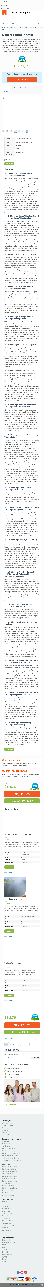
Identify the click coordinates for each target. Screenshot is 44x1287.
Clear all (6, 1058)
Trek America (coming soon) (11, 1158)
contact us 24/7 (6, 765)
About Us (5, 1130)
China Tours (6, 1228)
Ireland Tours (6, 1216)
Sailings (4, 1261)
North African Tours (8, 1193)
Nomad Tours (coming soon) (11, 1153)
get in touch (22, 776)
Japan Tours (6, 1206)
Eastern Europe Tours (9, 1181)
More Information (21, 88)
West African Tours (8, 1195)
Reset (27, 1044)
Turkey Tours (6, 1218)
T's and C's (5, 1135)
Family (4, 1259)
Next (38, 114)
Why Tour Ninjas (7, 1123)
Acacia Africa (6, 1146)
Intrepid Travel (7, 1144)
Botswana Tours (7, 1230)
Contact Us (5, 9)
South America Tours (9, 1169)
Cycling (4, 1257)
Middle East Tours (8, 1186)
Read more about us (12, 1104)
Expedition (5, 1252)
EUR (10, 1044)
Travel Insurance (7, 1125)
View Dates (9, 164)
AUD (19, 1044)
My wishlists (5, 5)
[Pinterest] (22, 1272)
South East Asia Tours (9, 1167)
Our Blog (5, 1128)
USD (6, 1044)
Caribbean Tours (7, 1174)
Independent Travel (8, 1242)
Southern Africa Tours (9, 1188)
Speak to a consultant (16, 771)
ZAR (23, 1044)
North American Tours (9, 1176)
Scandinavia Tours (8, 1183)
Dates (34, 88)
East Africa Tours (8, 1190)
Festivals (5, 1245)
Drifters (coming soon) (9, 1148)
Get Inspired (8, 92)
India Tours (6, 1211)
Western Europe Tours (9, 1178)
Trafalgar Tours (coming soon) (12, 1160)
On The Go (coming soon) (10, 1151)
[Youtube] (25, 1272)
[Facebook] (18, 1272)
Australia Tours (7, 1223)
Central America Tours (9, 1171)
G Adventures (6, 1141)
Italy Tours (5, 1202)
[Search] (39, 23)
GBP (14, 1044)
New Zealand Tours (8, 1221)
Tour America (6, 1204)
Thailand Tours (7, 1213)
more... (6, 849)
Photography (6, 1240)
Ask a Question (12, 760)
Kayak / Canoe (7, 1254)
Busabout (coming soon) (10, 1156)
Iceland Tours (6, 1209)
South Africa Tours (8, 1225)
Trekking (5, 1249)
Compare (35, 1058)
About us (4, 2)
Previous (5, 114)
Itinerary (7, 88)
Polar (4, 1247)
